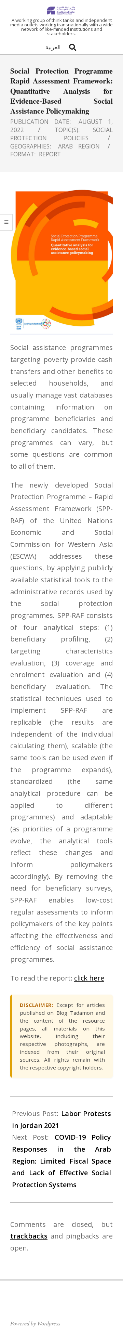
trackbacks (28, 1236)
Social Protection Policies (61, 134)
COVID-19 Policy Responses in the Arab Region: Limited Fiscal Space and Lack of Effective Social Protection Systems (61, 1160)
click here (89, 978)
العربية (52, 47)
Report (50, 154)
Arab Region (79, 146)
